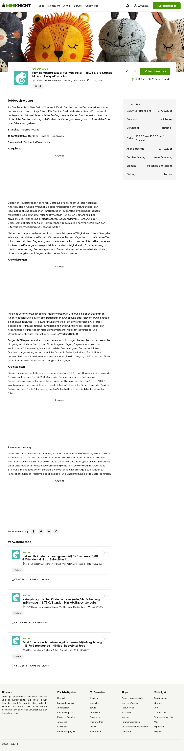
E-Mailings (62, 726)
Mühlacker (166, 119)
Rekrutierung (128, 707)
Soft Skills (126, 712)
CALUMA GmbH (40, 69)
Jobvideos (62, 722)
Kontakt (158, 731)
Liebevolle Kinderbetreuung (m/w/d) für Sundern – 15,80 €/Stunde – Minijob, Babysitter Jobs (60, 557)
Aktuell (67, 5)
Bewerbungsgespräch (132, 698)
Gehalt (93, 726)
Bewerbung (95, 717)
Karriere (125, 717)
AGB (156, 722)
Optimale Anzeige (130, 703)
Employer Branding (66, 717)
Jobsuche (94, 703)
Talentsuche (54, 5)
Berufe (78, 5)
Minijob (38, 86)
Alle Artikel (126, 731)
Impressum (159, 726)
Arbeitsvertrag (96, 722)
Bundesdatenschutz (163, 717)
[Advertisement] (59, 178)
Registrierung (160, 698)
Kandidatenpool (65, 712)
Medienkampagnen (66, 731)
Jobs (41, 5)
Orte (156, 707)
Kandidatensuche (65, 703)
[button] (127, 6)
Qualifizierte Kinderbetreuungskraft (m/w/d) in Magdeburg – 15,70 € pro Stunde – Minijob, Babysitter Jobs (62, 643)
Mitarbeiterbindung (131, 722)
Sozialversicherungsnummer (135, 726)
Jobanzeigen (63, 707)
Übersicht (61, 698)
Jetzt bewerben (157, 71)
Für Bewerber (92, 5)
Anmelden (143, 5)
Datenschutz (160, 712)
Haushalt (26, 552)
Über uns (158, 703)
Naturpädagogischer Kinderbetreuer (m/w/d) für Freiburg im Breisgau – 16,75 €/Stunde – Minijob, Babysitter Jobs (61, 601)
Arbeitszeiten (96, 731)
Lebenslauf (95, 712)
